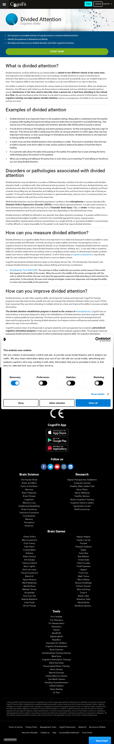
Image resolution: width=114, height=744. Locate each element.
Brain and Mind (29, 483)
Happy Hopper (83, 536)
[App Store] (57, 432)
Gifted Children (56, 686)
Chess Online (29, 536)
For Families (56, 616)
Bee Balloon (83, 556)
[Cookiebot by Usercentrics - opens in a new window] (98, 339)
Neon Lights (29, 566)
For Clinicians (56, 620)
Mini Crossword (29, 540)
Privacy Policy (31, 727)
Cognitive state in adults (82, 503)
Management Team (48, 727)
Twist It (83, 592)
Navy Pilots (82, 489)
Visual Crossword (29, 573)
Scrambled (29, 592)
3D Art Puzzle (29, 606)
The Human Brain (29, 479)
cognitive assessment (83, 254)
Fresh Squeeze (84, 566)
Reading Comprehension (56, 682)
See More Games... (83, 606)
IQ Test (56, 692)
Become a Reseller (30, 732)
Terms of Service (15, 727)
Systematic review (82, 506)
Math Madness (29, 583)
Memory (29, 519)
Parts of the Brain (29, 486)
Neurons (29, 489)
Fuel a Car (83, 573)
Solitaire (29, 553)
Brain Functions (29, 509)
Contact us (45, 732)
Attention (29, 526)
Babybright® (56, 636)
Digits (83, 550)
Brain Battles (56, 689)
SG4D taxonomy (82, 509)
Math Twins (83, 576)
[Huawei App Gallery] (57, 448)
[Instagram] (64, 467)
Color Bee (83, 553)
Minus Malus (83, 579)
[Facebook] (44, 467)
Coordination (29, 516)
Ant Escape (29, 559)
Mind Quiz (56, 656)
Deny (21, 403)
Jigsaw (83, 569)
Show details (97, 394)
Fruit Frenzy (29, 543)
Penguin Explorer (83, 546)
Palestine (11, 740)
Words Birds (83, 602)
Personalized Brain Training (56, 666)
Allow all (93, 403)
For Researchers (56, 623)
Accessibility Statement (69, 732)
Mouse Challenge (83, 583)
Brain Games (56, 669)
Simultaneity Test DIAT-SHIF (23, 270)
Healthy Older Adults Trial (82, 486)
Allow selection (57, 403)
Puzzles (83, 543)
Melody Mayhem (29, 599)
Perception (29, 522)
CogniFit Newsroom (67, 727)
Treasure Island (29, 563)
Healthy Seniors (82, 496)
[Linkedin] (70, 467)
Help (54, 732)
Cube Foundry (83, 563)
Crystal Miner (29, 550)
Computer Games (82, 483)
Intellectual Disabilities (29, 506)
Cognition (29, 499)
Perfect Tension (83, 586)
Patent (56, 630)
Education (56, 626)
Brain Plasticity (29, 493)
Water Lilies (83, 596)
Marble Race (29, 586)
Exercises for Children (56, 643)
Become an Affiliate (97, 727)
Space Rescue (29, 579)
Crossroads (83, 559)
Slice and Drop (83, 589)
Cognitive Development (56, 646)
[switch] (43, 383)
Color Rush (29, 602)
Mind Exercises (56, 663)
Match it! (29, 576)
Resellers (56, 640)
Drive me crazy (29, 569)
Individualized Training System (56, 653)
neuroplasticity (83, 311)
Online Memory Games (56, 676)
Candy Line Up (83, 540)
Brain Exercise (56, 649)
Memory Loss (29, 503)
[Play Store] (57, 440)
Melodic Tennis (29, 589)
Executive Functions (29, 512)
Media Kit (82, 727)
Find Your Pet (29, 596)
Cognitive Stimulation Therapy (56, 659)
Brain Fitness (29, 496)
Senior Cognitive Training (82, 499)
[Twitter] (50, 467)
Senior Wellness (82, 493)
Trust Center (87, 732)
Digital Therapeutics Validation (82, 479)
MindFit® (56, 633)
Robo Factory (29, 556)
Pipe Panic (29, 546)
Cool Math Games (56, 679)
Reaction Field (83, 599)
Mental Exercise (56, 672)
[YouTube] (57, 467)
